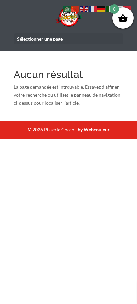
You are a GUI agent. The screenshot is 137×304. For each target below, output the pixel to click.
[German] (101, 9)
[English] (84, 9)
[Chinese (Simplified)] (75, 9)
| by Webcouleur (92, 129)
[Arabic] (67, 9)
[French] (93, 9)
